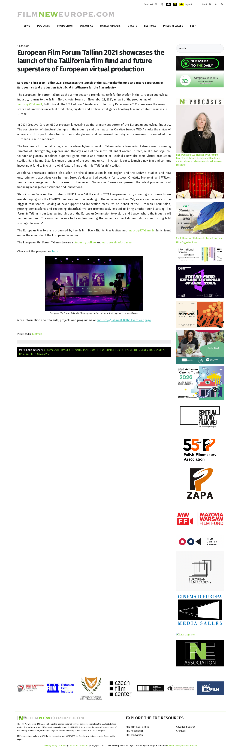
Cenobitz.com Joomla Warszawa (182, 745)
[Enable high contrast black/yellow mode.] (175, 4)
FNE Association (134, 730)
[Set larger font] (222, 4)
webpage (145, 320)
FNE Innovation (134, 735)
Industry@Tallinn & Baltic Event (118, 320)
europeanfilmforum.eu (117, 242)
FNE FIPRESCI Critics (137, 726)
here (55, 251)
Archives (181, 730)
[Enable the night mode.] (162, 4)
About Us (84, 745)
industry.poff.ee (85, 242)
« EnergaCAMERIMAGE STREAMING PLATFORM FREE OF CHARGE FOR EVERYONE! (88, 349)
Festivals (37, 334)
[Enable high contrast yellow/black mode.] (181, 4)
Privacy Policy (50, 745)
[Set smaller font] (210, 4)
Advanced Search (185, 726)
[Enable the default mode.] (156, 4)
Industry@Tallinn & (29, 104)
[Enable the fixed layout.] (194, 4)
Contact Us (73, 745)
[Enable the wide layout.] (199, 4)
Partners (63, 745)
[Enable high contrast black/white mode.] (168, 4)
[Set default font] (216, 4)
